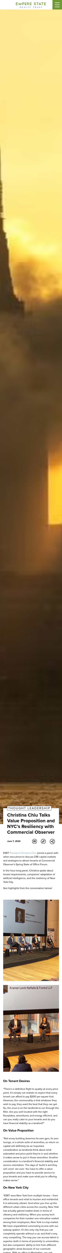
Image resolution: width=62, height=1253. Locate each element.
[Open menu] (57, 5)
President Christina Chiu (23, 853)
